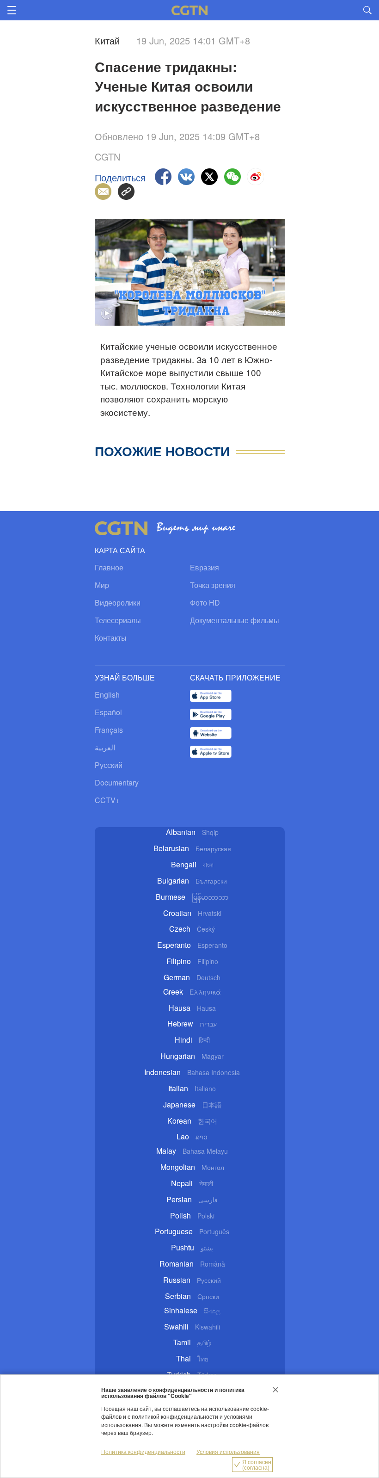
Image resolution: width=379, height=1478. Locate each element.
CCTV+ (107, 800)
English (107, 694)
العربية (105, 747)
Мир (102, 585)
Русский (108, 765)
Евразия (204, 567)
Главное (109, 567)
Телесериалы (118, 620)
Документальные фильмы (234, 620)
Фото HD (205, 602)
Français (109, 729)
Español (108, 712)
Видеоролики (118, 602)
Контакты (111, 637)
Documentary (117, 782)
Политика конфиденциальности (143, 1451)
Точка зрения (212, 585)
